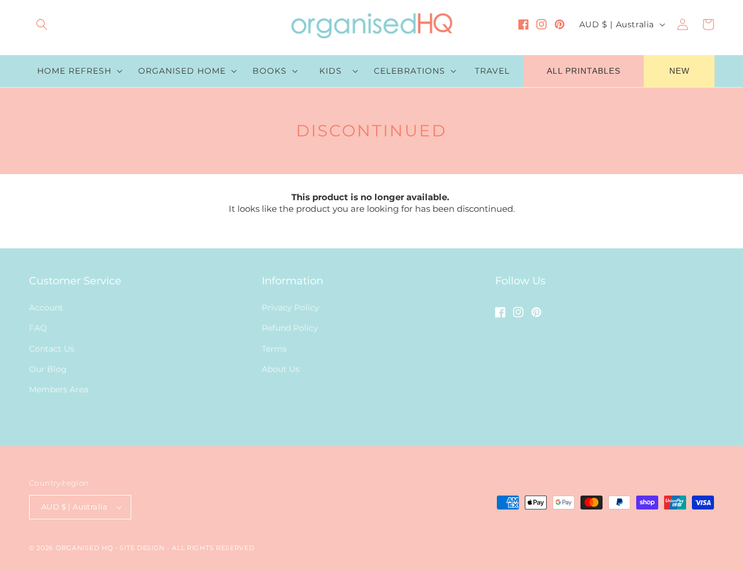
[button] (42, 24)
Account (46, 307)
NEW (679, 70)
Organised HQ (85, 548)
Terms (274, 349)
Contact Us (51, 349)
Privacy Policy (290, 307)
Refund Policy (290, 328)
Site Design (142, 548)
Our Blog (48, 369)
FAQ (38, 328)
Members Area (58, 389)
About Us (281, 369)
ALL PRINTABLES (584, 70)
